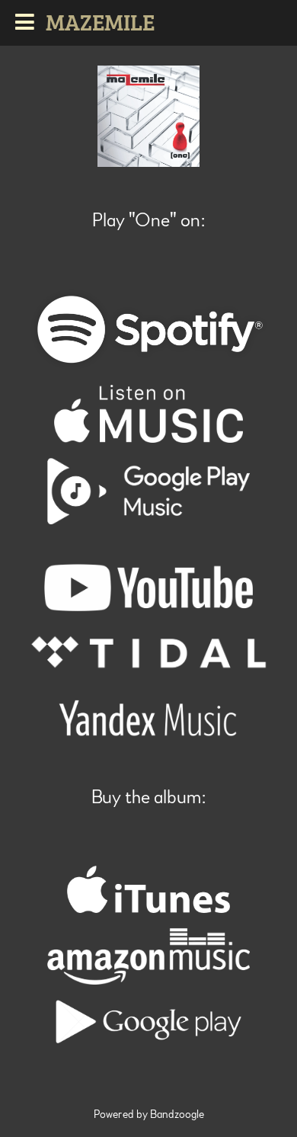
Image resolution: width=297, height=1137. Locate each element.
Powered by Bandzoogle (149, 1114)
